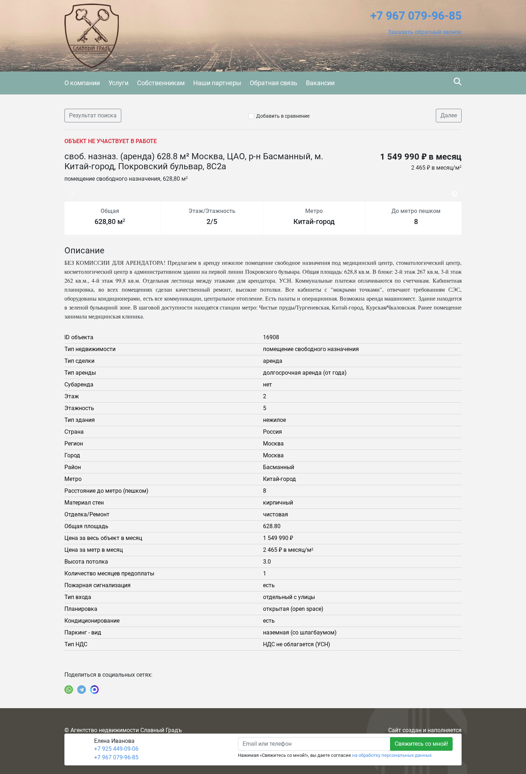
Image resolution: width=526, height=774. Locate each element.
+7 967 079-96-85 (116, 757)
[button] (425, 32)
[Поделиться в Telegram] (81, 689)
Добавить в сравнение (283, 116)
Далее (448, 115)
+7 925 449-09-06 (116, 748)
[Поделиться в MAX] (94, 689)
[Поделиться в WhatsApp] (68, 689)
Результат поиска (93, 115)
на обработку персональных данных (392, 755)
